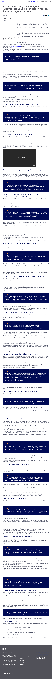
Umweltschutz (22, 651)
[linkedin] (48, 15)
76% (25, 32)
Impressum (22, 658)
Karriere (21, 666)
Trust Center (22, 660)
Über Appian (22, 662)
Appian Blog (22, 664)
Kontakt (21, 647)
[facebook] (44, 15)
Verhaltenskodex (39, 41)
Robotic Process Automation (15, 487)
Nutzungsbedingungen (24, 649)
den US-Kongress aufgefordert (15, 46)
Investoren (22, 668)
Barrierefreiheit (22, 654)
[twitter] (46, 15)
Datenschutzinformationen (24, 656)
